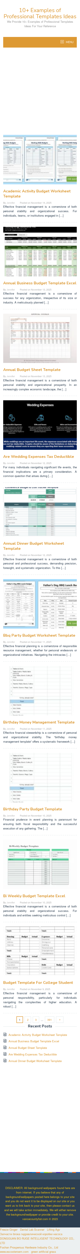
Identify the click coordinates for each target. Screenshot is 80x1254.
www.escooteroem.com (14, 1252)
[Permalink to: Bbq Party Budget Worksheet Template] (40, 606)
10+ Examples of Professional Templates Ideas (40, 13)
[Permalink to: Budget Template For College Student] (40, 953)
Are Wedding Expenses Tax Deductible (38, 456)
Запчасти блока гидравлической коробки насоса (31, 1234)
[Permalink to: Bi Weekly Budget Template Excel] (40, 866)
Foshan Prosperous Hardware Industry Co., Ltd (29, 1247)
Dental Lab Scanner (32, 1229)
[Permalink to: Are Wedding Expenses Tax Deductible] (40, 427)
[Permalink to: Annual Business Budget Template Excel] (40, 253)
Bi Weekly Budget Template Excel (34, 896)
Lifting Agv (53, 1229)
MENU (69, 42)
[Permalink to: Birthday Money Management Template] (40, 692)
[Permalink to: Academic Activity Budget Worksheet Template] (40, 161)
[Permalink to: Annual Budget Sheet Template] (40, 340)
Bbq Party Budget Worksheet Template (39, 635)
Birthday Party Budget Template (32, 809)
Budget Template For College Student (38, 982)
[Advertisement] (40, 93)
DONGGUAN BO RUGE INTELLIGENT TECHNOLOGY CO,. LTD (37, 1240)
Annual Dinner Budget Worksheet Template (35, 1061)
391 (49, 1019)
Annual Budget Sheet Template (32, 369)
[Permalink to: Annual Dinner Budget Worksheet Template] (40, 514)
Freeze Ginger (8, 1229)
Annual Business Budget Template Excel (39, 283)
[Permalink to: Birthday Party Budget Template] (40, 779)
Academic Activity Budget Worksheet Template (38, 1035)
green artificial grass (43, 1252)
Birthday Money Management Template (39, 722)
